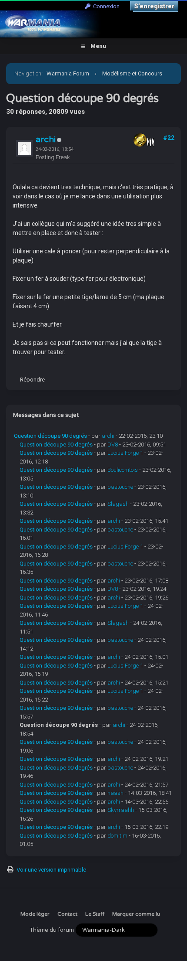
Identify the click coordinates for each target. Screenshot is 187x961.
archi (46, 139)
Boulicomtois (122, 470)
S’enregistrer (154, 6)
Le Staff (94, 914)
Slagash (118, 504)
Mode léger (35, 914)
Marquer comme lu (136, 914)
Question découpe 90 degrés (50, 436)
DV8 (112, 444)
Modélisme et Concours (132, 73)
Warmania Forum (68, 73)
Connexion (105, 6)
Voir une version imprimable (51, 869)
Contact (67, 914)
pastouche (120, 487)
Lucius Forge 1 (125, 453)
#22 (168, 137)
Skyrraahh (120, 810)
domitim (117, 835)
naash (115, 793)
